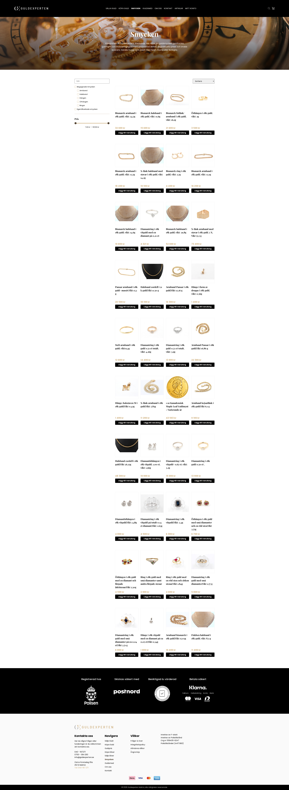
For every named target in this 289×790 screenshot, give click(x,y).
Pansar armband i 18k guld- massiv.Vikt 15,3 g (126, 290)
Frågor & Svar (137, 741)
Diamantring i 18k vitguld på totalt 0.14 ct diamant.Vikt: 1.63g (151, 522)
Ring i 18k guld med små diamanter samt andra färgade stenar (151, 580)
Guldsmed (109, 763)
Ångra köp (135, 752)
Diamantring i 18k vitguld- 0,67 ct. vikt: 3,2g (176, 464)
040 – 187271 (80, 752)
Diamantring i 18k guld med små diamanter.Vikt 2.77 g (201, 580)
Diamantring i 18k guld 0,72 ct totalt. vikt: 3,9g (175, 348)
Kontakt (108, 770)
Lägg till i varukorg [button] (126, 133)
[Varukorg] (273, 8)
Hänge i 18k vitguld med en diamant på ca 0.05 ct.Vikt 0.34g (152, 638)
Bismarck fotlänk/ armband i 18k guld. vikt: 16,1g (176, 116)
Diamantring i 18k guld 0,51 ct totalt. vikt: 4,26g (150, 348)
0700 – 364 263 (81, 754)
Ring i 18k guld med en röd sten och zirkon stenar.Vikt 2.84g (177, 580)
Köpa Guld (109, 744)
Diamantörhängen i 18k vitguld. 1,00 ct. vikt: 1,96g (150, 464)
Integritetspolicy (138, 744)
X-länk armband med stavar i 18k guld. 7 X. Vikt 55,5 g (202, 232)
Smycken (109, 759)
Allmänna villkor (138, 748)
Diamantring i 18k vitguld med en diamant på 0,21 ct (150, 232)
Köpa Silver (110, 752)
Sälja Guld (109, 741)
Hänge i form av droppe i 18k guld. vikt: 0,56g (200, 290)
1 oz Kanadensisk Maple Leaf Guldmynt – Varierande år (177, 406)
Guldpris (108, 748)
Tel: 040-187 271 (82, 767)
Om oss (108, 767)
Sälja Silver (109, 756)
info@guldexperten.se (84, 757)
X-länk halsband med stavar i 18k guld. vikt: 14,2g (152, 174)
